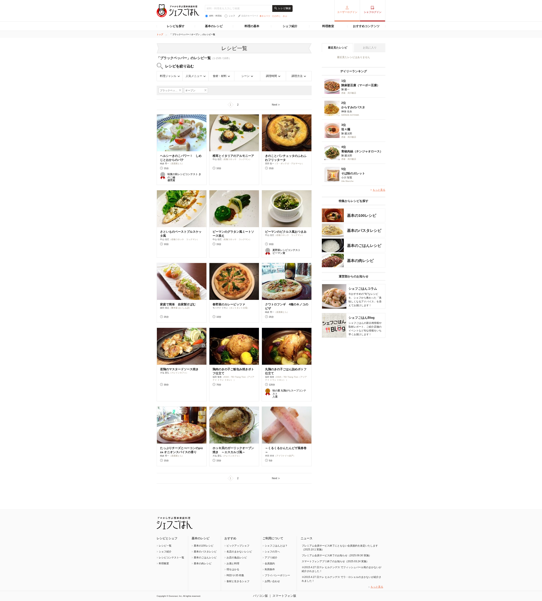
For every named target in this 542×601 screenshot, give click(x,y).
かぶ (285, 16)
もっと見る (379, 189)
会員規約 (270, 563)
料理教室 (328, 26)
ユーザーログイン (347, 12)
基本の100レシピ (203, 545)
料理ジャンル (168, 76)
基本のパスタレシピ (205, 551)
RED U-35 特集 (235, 575)
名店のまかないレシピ (239, 551)
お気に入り (370, 47)
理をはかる (233, 569)
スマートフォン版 (284, 595)
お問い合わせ (272, 581)
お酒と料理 (233, 563)
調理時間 (271, 76)
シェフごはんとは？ (276, 545)
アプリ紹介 (271, 557)
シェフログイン (373, 12)
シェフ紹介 (290, 26)
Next (274, 104)
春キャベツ (265, 16)
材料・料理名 (215, 16)
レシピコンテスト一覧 (171, 557)
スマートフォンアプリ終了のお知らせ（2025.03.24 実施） (335, 561)
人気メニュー (194, 76)
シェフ (232, 16)
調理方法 (297, 76)
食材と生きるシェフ (238, 581)
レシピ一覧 (165, 545)
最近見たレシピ (337, 47)
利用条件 (270, 569)
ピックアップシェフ (238, 545)
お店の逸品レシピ (237, 557)
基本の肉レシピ (203, 563)
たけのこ (276, 16)
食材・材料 (220, 76)
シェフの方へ (272, 551)
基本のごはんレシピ (205, 557)
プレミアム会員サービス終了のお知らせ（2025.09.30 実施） (336, 555)
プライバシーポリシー (277, 575)
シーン (245, 76)
